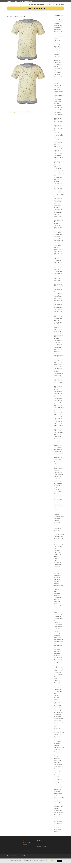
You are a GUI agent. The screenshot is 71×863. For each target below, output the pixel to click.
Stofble (55, 768)
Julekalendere (57, 575)
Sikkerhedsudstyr (58, 732)
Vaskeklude (56, 831)
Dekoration (56, 476)
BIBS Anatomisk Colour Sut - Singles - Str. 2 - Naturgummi (59, 134)
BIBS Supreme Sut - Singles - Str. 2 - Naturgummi (58, 375)
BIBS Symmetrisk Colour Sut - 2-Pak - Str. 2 (58, 388)
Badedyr (56, 66)
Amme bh (56, 23)
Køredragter (57, 601)
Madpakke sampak (58, 641)
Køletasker (56, 599)
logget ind (15, 112)
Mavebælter (57, 651)
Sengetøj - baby (57, 720)
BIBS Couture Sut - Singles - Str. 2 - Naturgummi (58, 211)
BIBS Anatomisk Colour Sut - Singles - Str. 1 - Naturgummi (59, 127)
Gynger (55, 548)
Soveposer (56, 754)
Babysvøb (56, 60)
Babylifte (56, 50)
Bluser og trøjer (57, 445)
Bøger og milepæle (58, 453)
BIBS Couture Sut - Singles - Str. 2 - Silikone (58, 216)
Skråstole (56, 736)
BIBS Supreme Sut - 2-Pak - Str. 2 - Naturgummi (58, 346)
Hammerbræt (57, 556)
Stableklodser (57, 762)
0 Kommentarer (24, 16)
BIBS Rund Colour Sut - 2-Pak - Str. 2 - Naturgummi (58, 269)
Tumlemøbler (57, 817)
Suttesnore (56, 789)
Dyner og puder (57, 502)
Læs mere (42, 860)
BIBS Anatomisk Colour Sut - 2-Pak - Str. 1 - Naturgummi (58, 107)
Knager (55, 591)
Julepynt (56, 577)
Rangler (56, 695)
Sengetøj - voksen (58, 725)
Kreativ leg (56, 608)
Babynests (56, 52)
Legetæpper (57, 624)
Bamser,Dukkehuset (58, 95)
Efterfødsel (56, 504)
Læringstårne (57, 614)
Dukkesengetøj (57, 491)
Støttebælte (56, 777)
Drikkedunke (57, 481)
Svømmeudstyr (57, 793)
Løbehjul (56, 635)
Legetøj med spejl (58, 626)
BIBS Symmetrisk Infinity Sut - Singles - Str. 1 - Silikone (58, 425)
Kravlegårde (57, 605)
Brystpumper (57, 461)
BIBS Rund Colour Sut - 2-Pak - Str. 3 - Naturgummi (58, 280)
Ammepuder (57, 31)
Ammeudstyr (57, 33)
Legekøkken (56, 616)
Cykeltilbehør (57, 472)
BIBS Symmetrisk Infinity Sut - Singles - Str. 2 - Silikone (58, 430)
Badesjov (56, 81)
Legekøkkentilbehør (58, 618)
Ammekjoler (57, 29)
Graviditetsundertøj (58, 541)
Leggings (56, 631)
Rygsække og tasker (58, 702)
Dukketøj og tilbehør (59, 496)
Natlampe (56, 655)
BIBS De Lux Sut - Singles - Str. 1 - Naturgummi (58, 232)
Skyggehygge (57, 741)
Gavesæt (56, 518)
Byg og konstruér (58, 468)
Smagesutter (57, 745)
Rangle (55, 693)
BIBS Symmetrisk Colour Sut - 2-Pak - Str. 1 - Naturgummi (58, 380)
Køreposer (56, 603)
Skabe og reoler (57, 734)
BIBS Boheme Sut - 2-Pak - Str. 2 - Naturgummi (59, 175)
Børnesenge (57, 459)
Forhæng (56, 512)
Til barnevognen (58, 802)
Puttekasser (57, 689)
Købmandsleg (57, 593)
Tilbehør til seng (58, 806)
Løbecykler (56, 633)
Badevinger (56, 87)
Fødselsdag (56, 514)
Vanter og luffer (57, 829)
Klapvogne (56, 583)
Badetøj (56, 83)
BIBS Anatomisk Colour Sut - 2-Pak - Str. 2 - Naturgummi (58, 119)
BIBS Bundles (57, 191)
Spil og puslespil (58, 760)
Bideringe (56, 436)
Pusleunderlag (57, 687)
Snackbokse (57, 749)
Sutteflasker (57, 787)
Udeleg (55, 819)
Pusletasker (56, 685)
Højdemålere (57, 564)
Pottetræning (57, 674)
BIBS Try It (56, 434)
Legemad (56, 622)
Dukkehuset (57, 483)
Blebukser (56, 441)
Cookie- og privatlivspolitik (13, 855)
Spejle (55, 756)
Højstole (56, 566)
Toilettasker (57, 810)
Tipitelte (56, 808)
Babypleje (56, 54)
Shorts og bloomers (58, 728)
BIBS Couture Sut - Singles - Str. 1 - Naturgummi (58, 200)
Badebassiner (57, 64)
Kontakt (60, 4)
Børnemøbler (57, 457)
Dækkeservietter (58, 474)
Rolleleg (56, 699)
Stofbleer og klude (58, 771)
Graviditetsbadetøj (58, 530)
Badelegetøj (57, 74)
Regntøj (56, 697)
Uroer (55, 827)
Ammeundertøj (57, 36)
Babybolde (56, 44)
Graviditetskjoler (58, 536)
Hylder (55, 571)
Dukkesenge (57, 489)
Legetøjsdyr (56, 628)
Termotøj (56, 800)
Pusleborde (56, 678)
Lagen (55, 610)
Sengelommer (57, 712)
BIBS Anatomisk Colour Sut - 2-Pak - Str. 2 (58, 114)
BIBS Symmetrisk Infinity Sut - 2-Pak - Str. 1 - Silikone (58, 414)
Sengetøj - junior (58, 722)
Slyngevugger (57, 743)
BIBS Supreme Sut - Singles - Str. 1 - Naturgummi (58, 364)
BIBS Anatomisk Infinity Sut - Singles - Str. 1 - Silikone (58, 152)
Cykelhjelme (57, 470)
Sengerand (56, 714)
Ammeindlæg (57, 27)
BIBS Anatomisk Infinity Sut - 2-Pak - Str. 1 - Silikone (58, 141)
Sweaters (56, 795)
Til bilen (56, 804)
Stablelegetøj (57, 764)
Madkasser (56, 637)
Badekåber (56, 72)
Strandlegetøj (57, 779)
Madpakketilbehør (58, 645)
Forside (32, 4)
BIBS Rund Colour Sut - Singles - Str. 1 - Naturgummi (59, 295)
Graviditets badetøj (58, 525)
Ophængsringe (57, 659)
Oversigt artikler (26, 850)
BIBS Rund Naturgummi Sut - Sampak (58, 322)
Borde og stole (57, 451)
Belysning (56, 101)
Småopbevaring (57, 747)
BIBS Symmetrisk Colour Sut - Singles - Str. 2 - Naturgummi (59, 407)
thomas (10, 16)
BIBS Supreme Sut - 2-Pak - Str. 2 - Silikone (58, 351)
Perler (55, 664)
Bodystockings (57, 447)
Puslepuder (56, 680)
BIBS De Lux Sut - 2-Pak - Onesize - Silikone (58, 221)
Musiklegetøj (57, 653)
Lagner (55, 612)
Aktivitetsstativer (58, 21)
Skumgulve (56, 739)
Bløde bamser (57, 443)
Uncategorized (57, 821)
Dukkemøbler (57, 485)
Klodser (56, 589)
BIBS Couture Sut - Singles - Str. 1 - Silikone (58, 205)
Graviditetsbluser (58, 534)
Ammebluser (57, 25)
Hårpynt (56, 558)
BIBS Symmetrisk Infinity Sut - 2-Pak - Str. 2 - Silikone (58, 420)
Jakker (55, 573)
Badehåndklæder (58, 68)
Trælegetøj (56, 814)
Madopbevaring (58, 639)
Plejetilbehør (57, 672)
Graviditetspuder (58, 538)
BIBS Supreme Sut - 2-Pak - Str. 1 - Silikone (58, 336)
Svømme (56, 791)
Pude (55, 676)
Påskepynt (56, 662)
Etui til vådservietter (59, 506)
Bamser (56, 89)
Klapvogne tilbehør (58, 585)
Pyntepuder (57, 691)
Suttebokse (56, 785)
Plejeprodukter (57, 670)
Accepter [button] (59, 860)
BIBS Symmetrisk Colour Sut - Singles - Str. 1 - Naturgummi (59, 400)
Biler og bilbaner (58, 438)
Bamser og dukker (58, 91)
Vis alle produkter (45, 4)
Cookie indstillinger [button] (50, 860)
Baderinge (56, 79)
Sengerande (57, 716)
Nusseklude (57, 657)
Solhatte (56, 751)
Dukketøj (56, 493)
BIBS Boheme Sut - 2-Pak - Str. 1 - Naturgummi (59, 166)
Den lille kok (57, 479)
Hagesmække (57, 550)
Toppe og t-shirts (58, 812)
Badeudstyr (56, 85)
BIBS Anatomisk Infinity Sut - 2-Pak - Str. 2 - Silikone (58, 146)
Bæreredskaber (57, 99)
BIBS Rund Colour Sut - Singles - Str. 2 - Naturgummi (59, 306)
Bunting (56, 466)
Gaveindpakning (58, 516)
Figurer (55, 510)
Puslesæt (56, 682)
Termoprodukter (58, 797)
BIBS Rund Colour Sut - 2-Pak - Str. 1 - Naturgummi (58, 258)
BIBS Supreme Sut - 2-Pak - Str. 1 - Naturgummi (58, 331)
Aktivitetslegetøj (58, 19)
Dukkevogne (57, 499)
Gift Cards (56, 522)
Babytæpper (57, 62)
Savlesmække (57, 708)
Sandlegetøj (57, 705)
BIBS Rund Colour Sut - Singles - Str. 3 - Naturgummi (59, 316)
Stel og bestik (57, 766)
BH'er (55, 103)
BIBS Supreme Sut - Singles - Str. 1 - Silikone (58, 370)
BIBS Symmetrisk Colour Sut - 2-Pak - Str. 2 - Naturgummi (58, 393)
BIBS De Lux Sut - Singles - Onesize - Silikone (58, 227)
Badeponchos (57, 76)
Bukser (55, 464)
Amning (56, 38)
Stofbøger (56, 774)
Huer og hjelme (57, 568)
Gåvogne (56, 520)
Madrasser (56, 649)
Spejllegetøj (57, 758)
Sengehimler (57, 710)
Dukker (55, 487)
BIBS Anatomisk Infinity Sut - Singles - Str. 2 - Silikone (58, 157)
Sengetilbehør (57, 718)
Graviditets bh (57, 528)
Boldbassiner (57, 449)
